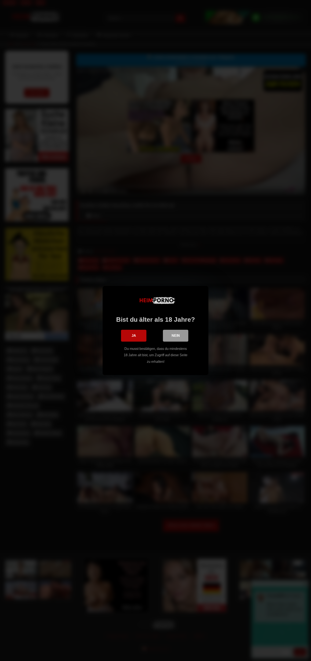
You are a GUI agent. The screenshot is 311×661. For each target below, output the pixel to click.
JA (134, 335)
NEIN (176, 335)
